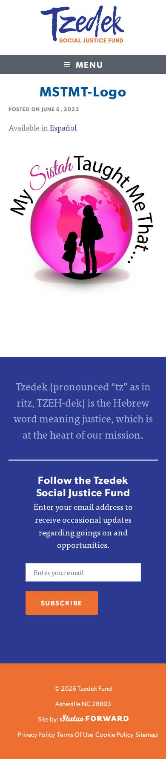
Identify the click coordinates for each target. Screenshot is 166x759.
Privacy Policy (36, 734)
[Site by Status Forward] (94, 719)
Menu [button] (89, 64)
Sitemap (146, 734)
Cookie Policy (114, 734)
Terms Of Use (75, 734)
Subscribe (62, 602)
